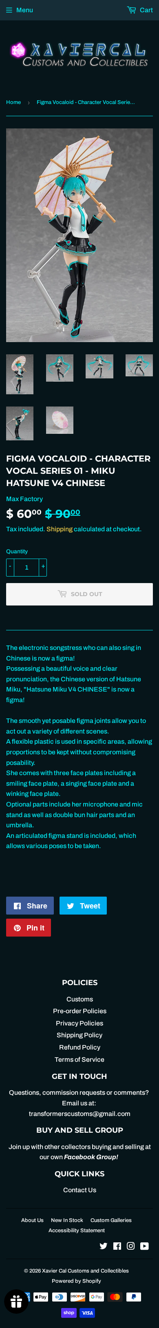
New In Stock (67, 1220)
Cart (146, 10)
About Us (32, 1220)
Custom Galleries (111, 1220)
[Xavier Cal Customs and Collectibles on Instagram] (131, 1247)
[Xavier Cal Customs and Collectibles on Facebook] (117, 1247)
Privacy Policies (79, 1023)
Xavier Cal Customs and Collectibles (85, 1271)
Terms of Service (79, 1059)
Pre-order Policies (79, 1011)
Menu (24, 10)
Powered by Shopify (76, 1281)
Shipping (59, 529)
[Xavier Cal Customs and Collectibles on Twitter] (103, 1247)
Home (13, 102)
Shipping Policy (79, 1035)
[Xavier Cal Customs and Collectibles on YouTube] (144, 1247)
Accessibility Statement (77, 1230)
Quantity (17, 551)
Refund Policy (79, 1047)
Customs (79, 999)
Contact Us (79, 1190)
